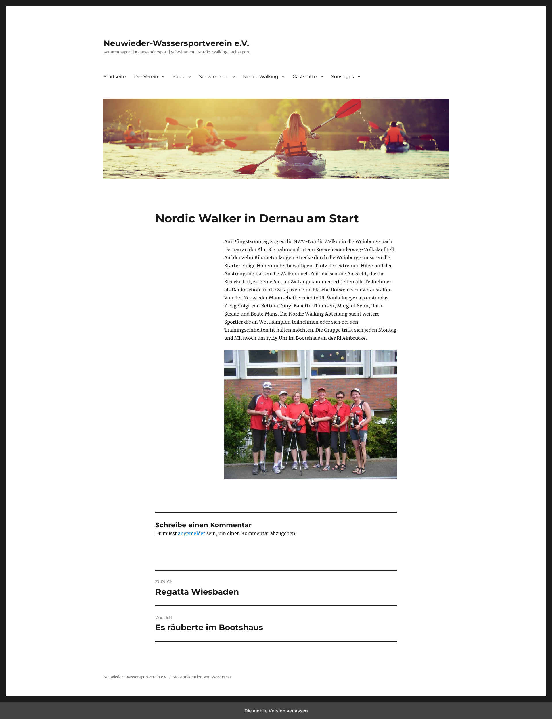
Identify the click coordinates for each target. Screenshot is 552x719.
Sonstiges (342, 76)
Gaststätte (305, 76)
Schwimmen (214, 76)
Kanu (178, 76)
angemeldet (191, 533)
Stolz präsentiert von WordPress (202, 677)
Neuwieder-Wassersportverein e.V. (176, 43)
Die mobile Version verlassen (276, 711)
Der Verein (146, 76)
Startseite (114, 76)
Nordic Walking (260, 76)
